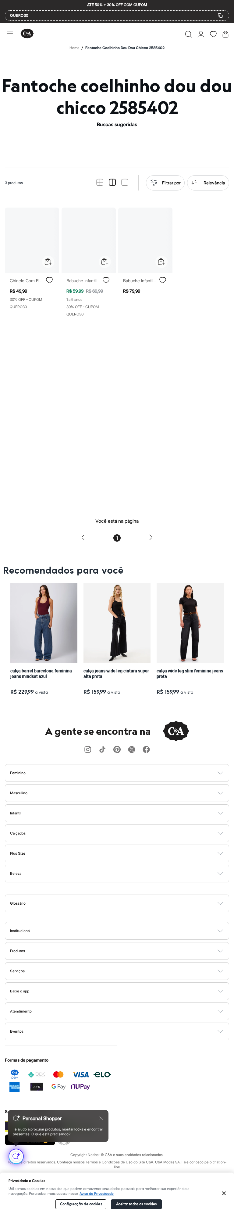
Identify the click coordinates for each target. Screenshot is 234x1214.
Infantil (15, 813)
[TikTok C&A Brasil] (102, 750)
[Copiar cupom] (220, 15)
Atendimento (21, 1011)
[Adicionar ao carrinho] (48, 262)
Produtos (17, 951)
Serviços (17, 971)
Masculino (18, 793)
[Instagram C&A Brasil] (87, 750)
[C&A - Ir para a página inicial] (27, 34)
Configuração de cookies (81, 1204)
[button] (188, 34)
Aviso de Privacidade (97, 1193)
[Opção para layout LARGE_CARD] (125, 183)
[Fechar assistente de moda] (101, 1118)
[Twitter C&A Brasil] (131, 750)
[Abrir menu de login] (201, 34)
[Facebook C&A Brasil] (146, 750)
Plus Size (17, 853)
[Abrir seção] (127, 773)
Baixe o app (19, 991)
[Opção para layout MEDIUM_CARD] (112, 183)
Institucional (20, 930)
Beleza (15, 873)
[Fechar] (224, 1193)
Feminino (18, 773)
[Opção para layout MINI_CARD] (100, 183)
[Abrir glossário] (125, 903)
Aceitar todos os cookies (136, 1204)
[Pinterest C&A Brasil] (117, 750)
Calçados (18, 833)
